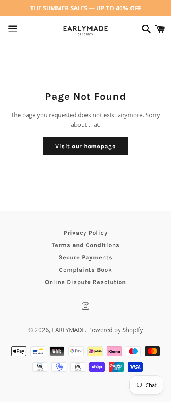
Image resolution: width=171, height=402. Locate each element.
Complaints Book (85, 269)
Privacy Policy (86, 232)
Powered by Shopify (115, 330)
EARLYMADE (68, 330)
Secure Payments (85, 257)
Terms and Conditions (85, 245)
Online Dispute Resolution (85, 282)
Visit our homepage (85, 146)
